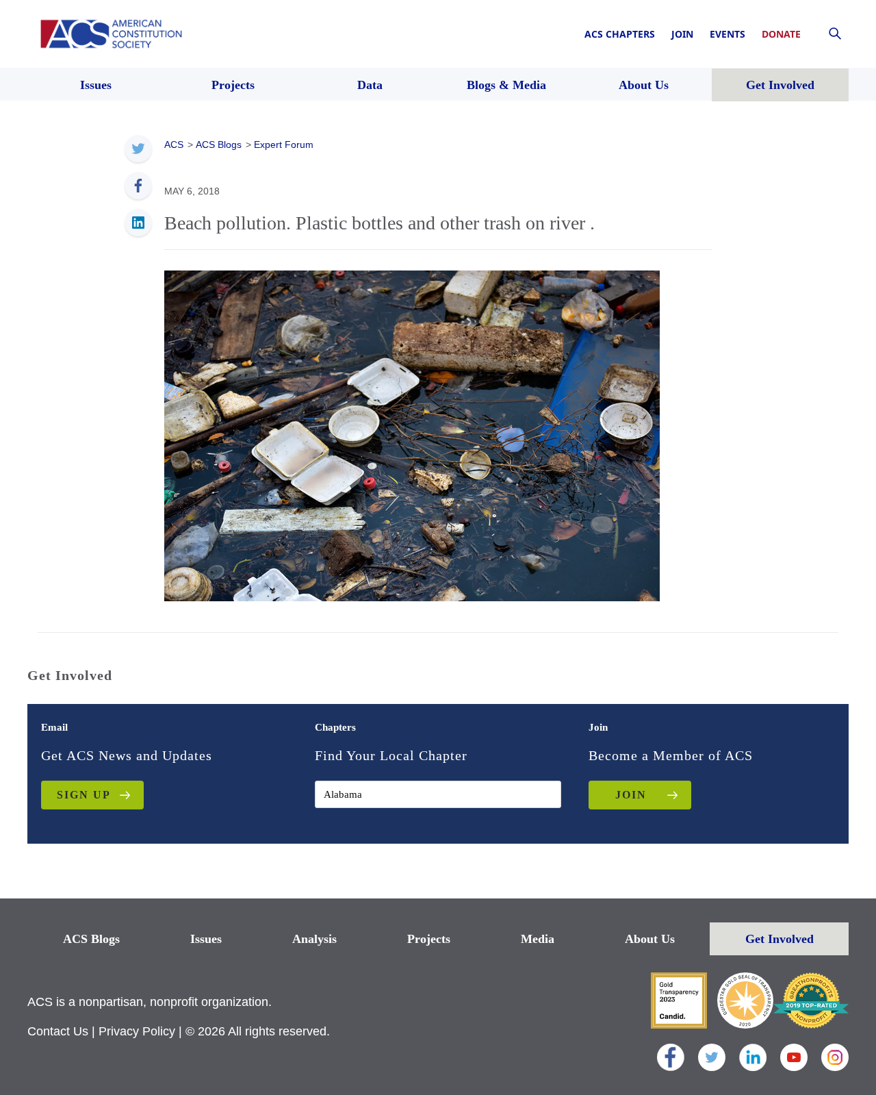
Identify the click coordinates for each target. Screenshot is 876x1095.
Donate (781, 33)
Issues (206, 939)
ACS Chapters (619, 33)
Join (682, 33)
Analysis (314, 939)
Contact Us (57, 1031)
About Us (650, 939)
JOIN (631, 795)
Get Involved (779, 939)
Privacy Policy (137, 1031)
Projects (428, 939)
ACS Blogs (91, 939)
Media (537, 939)
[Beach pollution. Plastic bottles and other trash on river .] (412, 435)
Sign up (84, 795)
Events (727, 33)
